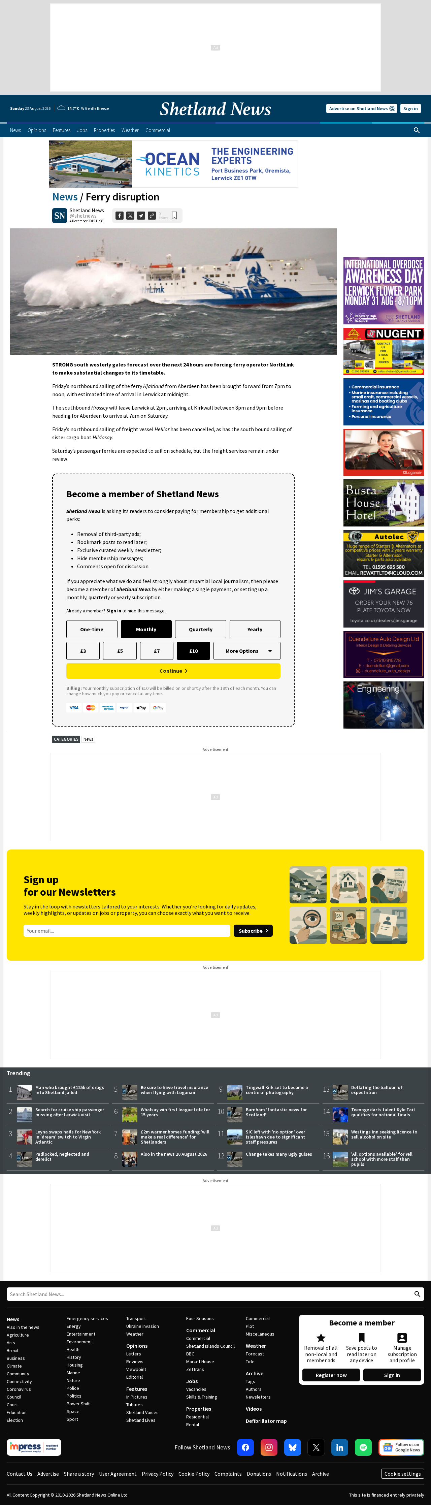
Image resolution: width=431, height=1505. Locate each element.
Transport (136, 1318)
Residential (197, 1417)
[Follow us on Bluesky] (292, 1447)
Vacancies (196, 1389)
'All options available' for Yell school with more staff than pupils (381, 1159)
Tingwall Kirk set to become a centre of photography (277, 1089)
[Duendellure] (383, 654)
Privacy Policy (157, 1473)
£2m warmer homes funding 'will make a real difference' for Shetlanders (175, 1137)
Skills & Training (201, 1397)
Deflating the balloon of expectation (376, 1089)
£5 (120, 650)
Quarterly (200, 629)
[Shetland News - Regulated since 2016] (34, 1447)
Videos (254, 1408)
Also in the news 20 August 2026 (174, 1154)
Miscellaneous (260, 1334)
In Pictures (136, 1397)
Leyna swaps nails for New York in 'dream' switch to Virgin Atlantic (68, 1137)
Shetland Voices (142, 1412)
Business (16, 1358)
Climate (14, 1366)
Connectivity (19, 1381)
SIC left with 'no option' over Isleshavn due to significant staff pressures (275, 1137)
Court (12, 1405)
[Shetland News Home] (215, 120)
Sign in (410, 108)
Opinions (136, 1345)
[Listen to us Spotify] (363, 1447)
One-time (91, 629)
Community (18, 1374)
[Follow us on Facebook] (245, 1447)
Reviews (134, 1361)
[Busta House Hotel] (383, 502)
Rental (192, 1424)
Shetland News (87, 210)
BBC (190, 1354)
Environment (79, 1342)
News (65, 196)
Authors (254, 1389)
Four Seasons (200, 1318)
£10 (193, 650)
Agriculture (18, 1335)
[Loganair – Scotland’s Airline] (383, 452)
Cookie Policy (193, 1473)
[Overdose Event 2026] (383, 260)
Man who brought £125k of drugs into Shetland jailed (69, 1089)
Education (17, 1412)
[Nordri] (383, 705)
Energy (74, 1326)
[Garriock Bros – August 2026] (383, 351)
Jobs (192, 1381)
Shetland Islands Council (210, 1346)
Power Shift (78, 1404)
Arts (11, 1343)
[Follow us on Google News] (401, 1447)
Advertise (48, 1473)
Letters (133, 1354)
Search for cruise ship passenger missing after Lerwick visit (69, 1112)
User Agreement (118, 1473)
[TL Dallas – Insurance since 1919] (383, 401)
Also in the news (23, 1327)
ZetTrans (195, 1369)
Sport (72, 1419)
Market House (200, 1361)
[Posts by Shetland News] (59, 215)
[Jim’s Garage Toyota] (383, 604)
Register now (331, 1375)
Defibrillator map (266, 1420)
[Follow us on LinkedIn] (339, 1447)
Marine (73, 1373)
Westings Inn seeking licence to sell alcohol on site (384, 1134)
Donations (259, 1473)
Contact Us (19, 1473)
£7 (157, 650)
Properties (198, 1408)
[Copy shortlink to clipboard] (152, 216)
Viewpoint (136, 1369)
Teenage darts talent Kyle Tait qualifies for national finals (383, 1112)
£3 (83, 650)
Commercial (200, 1330)
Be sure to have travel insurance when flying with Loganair (174, 1089)
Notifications (291, 1473)
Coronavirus (19, 1389)
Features (136, 1388)
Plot (250, 1326)
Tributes (134, 1405)
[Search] (416, 130)
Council (14, 1397)
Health (73, 1349)
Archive (254, 1373)
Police (73, 1388)
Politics (74, 1396)
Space (73, 1411)
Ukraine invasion (142, 1326)
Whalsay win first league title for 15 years (175, 1112)
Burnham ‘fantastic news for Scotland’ (276, 1112)
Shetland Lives (141, 1420)
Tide (250, 1361)
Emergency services (87, 1318)
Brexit (13, 1350)
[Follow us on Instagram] (269, 1447)
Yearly (254, 629)
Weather (134, 1334)
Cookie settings (403, 1473)
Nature (73, 1380)
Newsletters (258, 1397)
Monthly (146, 629)
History (74, 1357)
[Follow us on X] (316, 1447)
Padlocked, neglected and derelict (62, 1156)
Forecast (255, 1354)
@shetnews (83, 215)
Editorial (134, 1377)
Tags (250, 1381)
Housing (75, 1365)
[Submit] (416, 1294)
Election (15, 1420)
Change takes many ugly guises (279, 1154)
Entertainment (81, 1334)
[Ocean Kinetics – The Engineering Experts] (173, 164)
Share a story (79, 1473)
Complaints (228, 1473)
